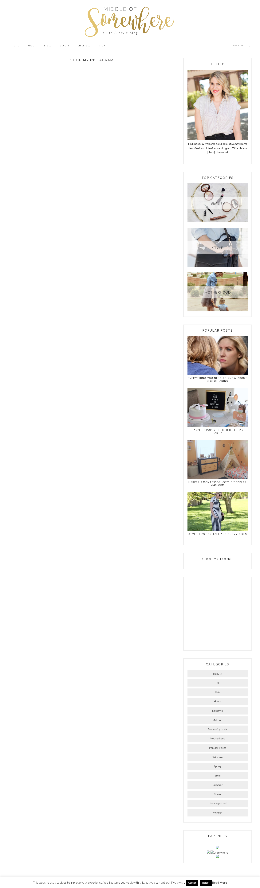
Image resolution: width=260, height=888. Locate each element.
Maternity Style (217, 729)
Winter (217, 812)
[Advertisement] (217, 613)
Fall (218, 682)
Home (217, 701)
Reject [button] (205, 882)
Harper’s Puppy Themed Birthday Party (217, 431)
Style (218, 775)
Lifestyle (217, 710)
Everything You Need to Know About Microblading (217, 379)
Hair (217, 692)
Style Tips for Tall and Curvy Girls (217, 534)
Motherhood (217, 738)
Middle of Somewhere (130, 20)
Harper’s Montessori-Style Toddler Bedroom (217, 483)
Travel (217, 794)
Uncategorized (218, 803)
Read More (219, 882)
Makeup (217, 720)
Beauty (217, 673)
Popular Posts (217, 747)
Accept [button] (192, 882)
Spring (217, 766)
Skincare (217, 757)
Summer (218, 784)
